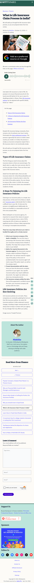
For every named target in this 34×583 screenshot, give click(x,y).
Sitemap (17, 575)
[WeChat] (32, 303)
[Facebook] (32, 288)
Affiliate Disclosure (17, 568)
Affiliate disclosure (18, 68)
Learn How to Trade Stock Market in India (14, 413)
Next (17, 370)
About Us (17, 560)
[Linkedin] (32, 281)
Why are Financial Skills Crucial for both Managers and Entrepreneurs (14, 389)
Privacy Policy (17, 571)
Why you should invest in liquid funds (13, 402)
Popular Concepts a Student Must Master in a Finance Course (16, 382)
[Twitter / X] (32, 285)
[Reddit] (32, 296)
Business (5, 11)
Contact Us (17, 564)
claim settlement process (19, 135)
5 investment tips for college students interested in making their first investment (17, 419)
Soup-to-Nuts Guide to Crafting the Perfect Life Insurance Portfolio (16, 396)
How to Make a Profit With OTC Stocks (14, 432)
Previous (17, 375)
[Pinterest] (32, 292)
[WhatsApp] (32, 299)
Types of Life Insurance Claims (16, 113)
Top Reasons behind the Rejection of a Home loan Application (15, 426)
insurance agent (10, 202)
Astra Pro (19, 581)
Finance (11, 11)
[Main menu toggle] (32, 2)
